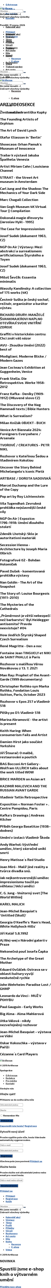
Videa (9, 64)
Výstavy (10, 36)
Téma (9, 39)
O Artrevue (11, 4)
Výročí (9, 45)
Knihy (9, 55)
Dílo (8, 53)
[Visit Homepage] (6, 8)
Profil (9, 1225)
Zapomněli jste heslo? (12, 1126)
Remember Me (11, 1115)
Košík (9, 1201)
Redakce (10, 1078)
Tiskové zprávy (14, 66)
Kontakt (10, 18)
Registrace (31, 1126)
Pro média (11, 1080)
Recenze (16, 91)
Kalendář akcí (13, 26)
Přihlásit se (36, 1161)
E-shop (15, 98)
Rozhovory (12, 47)
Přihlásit (10, 1196)
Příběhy (10, 42)
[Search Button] (24, 11)
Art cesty (11, 69)
